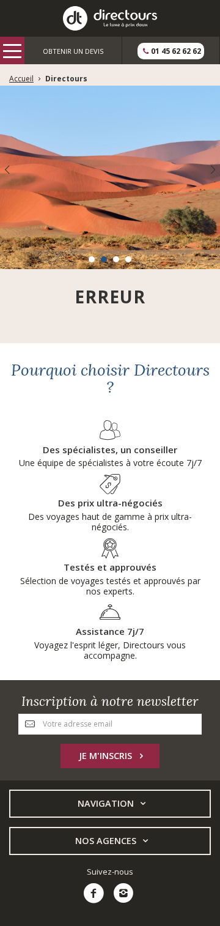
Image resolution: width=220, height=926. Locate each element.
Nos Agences (105, 840)
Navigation (106, 803)
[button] (92, 259)
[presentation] (6, 170)
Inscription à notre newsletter (110, 701)
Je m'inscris (105, 755)
